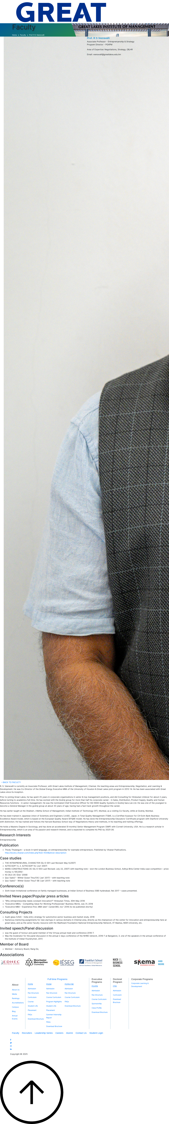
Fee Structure (33, 993)
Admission (32, 989)
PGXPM (95, 986)
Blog (14, 1011)
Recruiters (27, 1033)
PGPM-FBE (69, 984)
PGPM (30, 984)
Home (14, 35)
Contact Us (81, 1033)
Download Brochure (36, 1019)
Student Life (33, 1006)
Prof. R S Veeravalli (36, 35)
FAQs (30, 1014)
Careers (59, 1033)
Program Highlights (54, 1001)
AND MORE (161, 962)
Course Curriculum (53, 997)
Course (31, 1001)
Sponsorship (97, 1003)
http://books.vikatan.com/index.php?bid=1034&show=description (35, 853)
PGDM (48, 984)
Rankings (15, 998)
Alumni (69, 1033)
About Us (15, 990)
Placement (32, 1010)
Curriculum (32, 997)
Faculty (23, 35)
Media (14, 994)
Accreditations (18, 1003)
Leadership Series (44, 1033)
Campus (15, 1007)
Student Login (96, 1033)
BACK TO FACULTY (11, 782)
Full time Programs (57, 979)
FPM (115, 986)
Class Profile (97, 1008)
